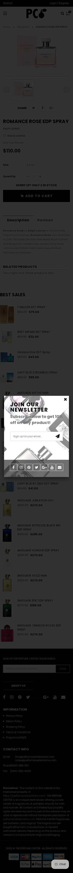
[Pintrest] (28, 467)
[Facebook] (13, 467)
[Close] (65, 399)
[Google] (44, 467)
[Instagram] (21, 467)
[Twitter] (36, 467)
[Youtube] (52, 467)
